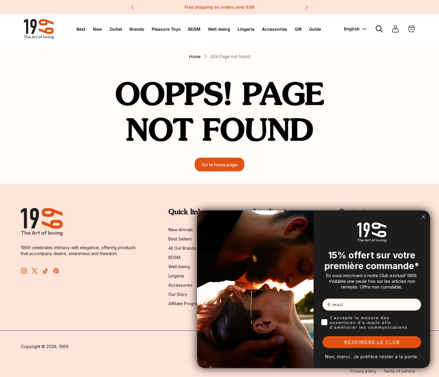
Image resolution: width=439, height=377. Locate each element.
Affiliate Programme (187, 303)
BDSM (194, 29)
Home (195, 56)
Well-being (179, 266)
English (352, 28)
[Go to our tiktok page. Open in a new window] (45, 271)
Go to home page (219, 164)
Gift (298, 29)
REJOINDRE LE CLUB (372, 342)
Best (80, 29)
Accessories (180, 285)
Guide (315, 29)
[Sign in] (395, 28)
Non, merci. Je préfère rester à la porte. (372, 356)
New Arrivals (180, 229)
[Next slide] (306, 7)
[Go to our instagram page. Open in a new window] (24, 271)
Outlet (116, 29)
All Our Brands (182, 248)
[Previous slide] (132, 7)
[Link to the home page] (42, 222)
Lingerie (246, 29)
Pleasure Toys (166, 29)
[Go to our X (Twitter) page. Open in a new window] (35, 271)
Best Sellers (180, 238)
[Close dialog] (423, 217)
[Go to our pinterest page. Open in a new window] (56, 271)
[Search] (379, 28)
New (97, 29)
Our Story (177, 294)
